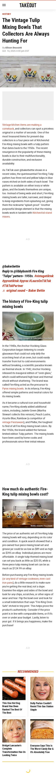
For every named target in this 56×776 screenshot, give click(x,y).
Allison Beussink (13, 47)
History (6, 14)
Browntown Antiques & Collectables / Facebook (33, 338)
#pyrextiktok (10, 281)
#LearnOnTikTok (40, 281)
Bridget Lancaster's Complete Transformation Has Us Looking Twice (14, 750)
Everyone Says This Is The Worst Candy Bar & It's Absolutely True (42, 749)
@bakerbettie (11, 266)
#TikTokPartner (12, 286)
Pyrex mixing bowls (13, 388)
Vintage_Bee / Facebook (45, 85)
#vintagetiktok (44, 276)
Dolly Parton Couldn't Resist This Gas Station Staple (41, 706)
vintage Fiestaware (13, 422)
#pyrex (24, 281)
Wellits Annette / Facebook (41, 526)
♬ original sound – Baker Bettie (23, 291)
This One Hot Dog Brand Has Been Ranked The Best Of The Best (12, 708)
